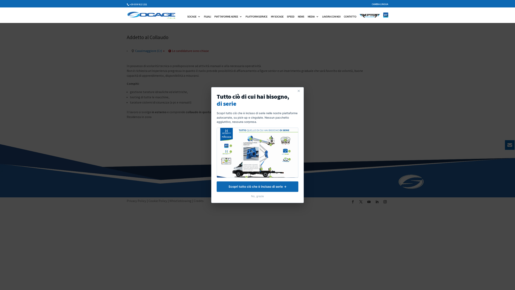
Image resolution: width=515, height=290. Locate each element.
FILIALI (207, 16)
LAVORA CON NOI (331, 16)
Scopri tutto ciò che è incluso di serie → (257, 186)
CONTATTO (350, 16)
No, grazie (257, 196)
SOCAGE (191, 16)
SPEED (290, 16)
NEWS (301, 16)
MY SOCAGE (277, 16)
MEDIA (311, 16)
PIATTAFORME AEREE (226, 16)
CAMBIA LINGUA (380, 4)
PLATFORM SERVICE (256, 16)
